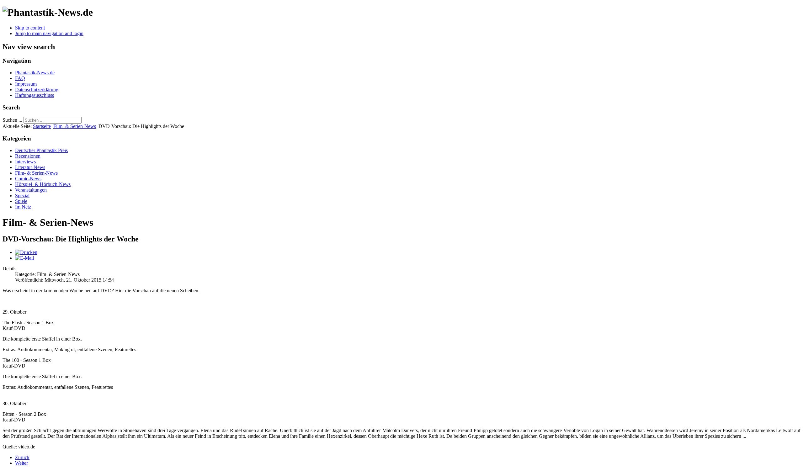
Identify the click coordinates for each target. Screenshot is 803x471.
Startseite (42, 126)
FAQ (20, 78)
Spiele (21, 201)
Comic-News (28, 178)
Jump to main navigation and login (49, 33)
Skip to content (30, 27)
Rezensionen (27, 156)
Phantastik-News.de (35, 72)
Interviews (25, 161)
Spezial (22, 195)
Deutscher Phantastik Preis (41, 150)
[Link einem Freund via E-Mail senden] (24, 258)
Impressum (26, 84)
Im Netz (23, 206)
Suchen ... (12, 120)
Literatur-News (30, 167)
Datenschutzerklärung (36, 89)
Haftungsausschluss (34, 95)
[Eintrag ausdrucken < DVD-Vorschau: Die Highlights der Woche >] (26, 252)
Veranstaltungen (31, 190)
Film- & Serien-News (74, 126)
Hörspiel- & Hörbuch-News (43, 184)
